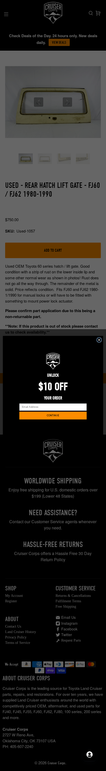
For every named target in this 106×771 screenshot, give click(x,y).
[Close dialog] (99, 340)
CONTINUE (53, 415)
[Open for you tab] (89, 754)
